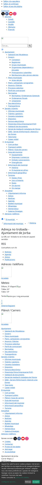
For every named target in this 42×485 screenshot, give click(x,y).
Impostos (8, 367)
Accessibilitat (10, 452)
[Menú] (2, 49)
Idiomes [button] (8, 17)
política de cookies (22, 477)
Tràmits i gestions (12, 362)
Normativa (9, 349)
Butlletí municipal (12, 423)
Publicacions (10, 259)
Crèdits (8, 441)
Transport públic (11, 395)
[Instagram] (14, 13)
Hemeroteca (10, 429)
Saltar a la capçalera (11, 1)
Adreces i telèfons (8, 434)
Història (33, 223)
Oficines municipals (13, 359)
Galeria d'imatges (12, 431)
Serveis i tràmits (7, 357)
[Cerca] (30, 45)
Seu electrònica (11, 351)
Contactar (5, 11)
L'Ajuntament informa (13, 413)
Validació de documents (14, 375)
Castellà (11, 22)
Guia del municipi (12, 400)
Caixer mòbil (10, 387)
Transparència (10, 354)
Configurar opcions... (9, 482)
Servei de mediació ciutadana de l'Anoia (21, 377)
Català (10, 19)
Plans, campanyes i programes (17, 339)
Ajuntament (6, 328)
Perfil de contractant (13, 346)
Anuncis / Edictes (12, 341)
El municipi (10, 219)
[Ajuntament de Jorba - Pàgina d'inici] (14, 40)
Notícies (8, 252)
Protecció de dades (12, 447)
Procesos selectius (12, 344)
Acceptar (36, 482)
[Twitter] (3, 13)
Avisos (7, 257)
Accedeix (4, 278)
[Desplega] (17, 220)
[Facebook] (7, 13)
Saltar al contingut (10, 4)
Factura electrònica (12, 369)
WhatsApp (9, 426)
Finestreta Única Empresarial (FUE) (19, 372)
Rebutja (28, 482)
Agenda (8, 254)
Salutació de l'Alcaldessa (14, 331)
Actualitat (5, 411)
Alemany (11, 27)
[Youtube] (11, 13)
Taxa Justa (9, 385)
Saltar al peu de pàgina (12, 6)
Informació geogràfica (14, 405)
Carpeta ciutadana (12, 364)
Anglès (11, 24)
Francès (11, 29)
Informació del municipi (13, 223)
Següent (11, 306)
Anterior (4, 306)
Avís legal (8, 449)
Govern (8, 334)
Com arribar (10, 393)
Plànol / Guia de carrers (14, 398)
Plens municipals (11, 336)
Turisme (8, 408)
